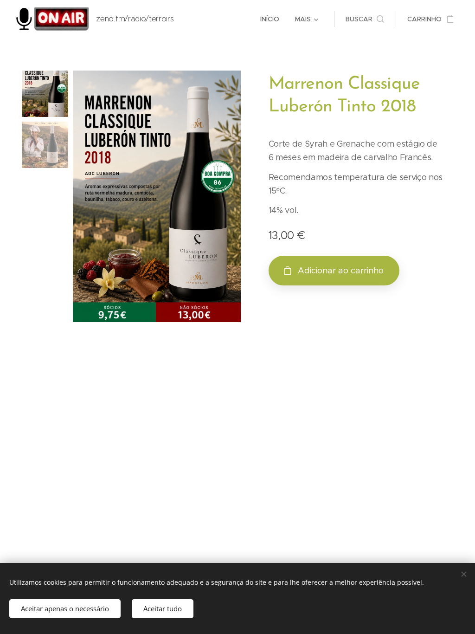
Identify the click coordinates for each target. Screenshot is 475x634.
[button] (365, 19)
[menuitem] (269, 19)
